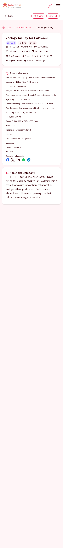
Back (10, 16)
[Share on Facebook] (7, 160)
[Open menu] (58, 6)
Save (51, 16)
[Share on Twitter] (13, 160)
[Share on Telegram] (28, 160)
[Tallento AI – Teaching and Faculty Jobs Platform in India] (12, 6)
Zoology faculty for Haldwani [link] (46, 27)
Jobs (10, 27)
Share (40, 16)
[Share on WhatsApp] (23, 160)
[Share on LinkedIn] (18, 160)
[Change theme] (50, 6)
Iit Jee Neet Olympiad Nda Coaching (25, 27)
